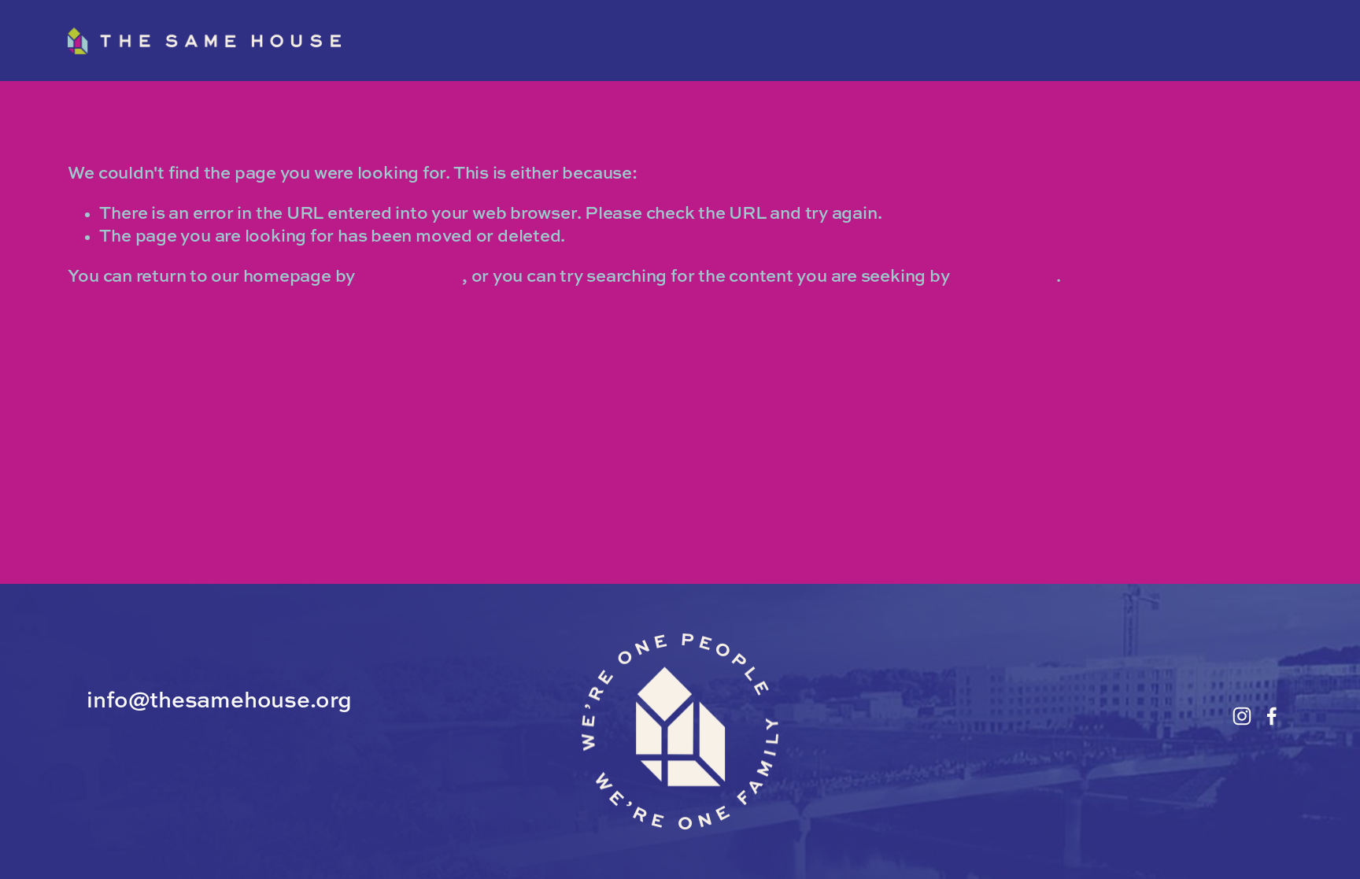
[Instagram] (1241, 716)
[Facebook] (1271, 716)
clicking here (410, 277)
